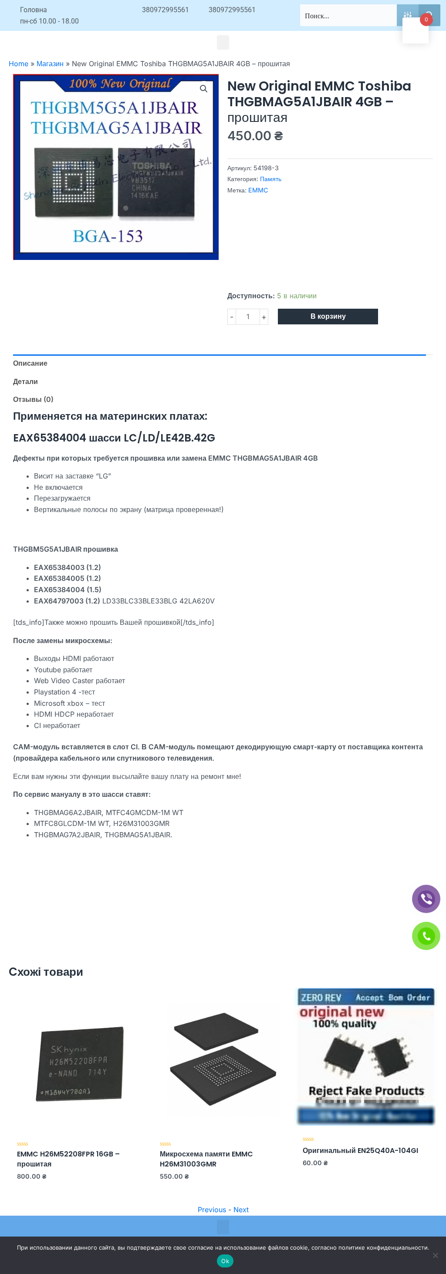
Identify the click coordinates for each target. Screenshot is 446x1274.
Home (18, 63)
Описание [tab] (30, 363)
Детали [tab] (25, 381)
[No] (435, 1255)
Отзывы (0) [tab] (33, 399)
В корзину (328, 316)
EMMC (258, 190)
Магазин (50, 63)
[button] (223, 42)
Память (270, 178)
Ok (225, 1260)
